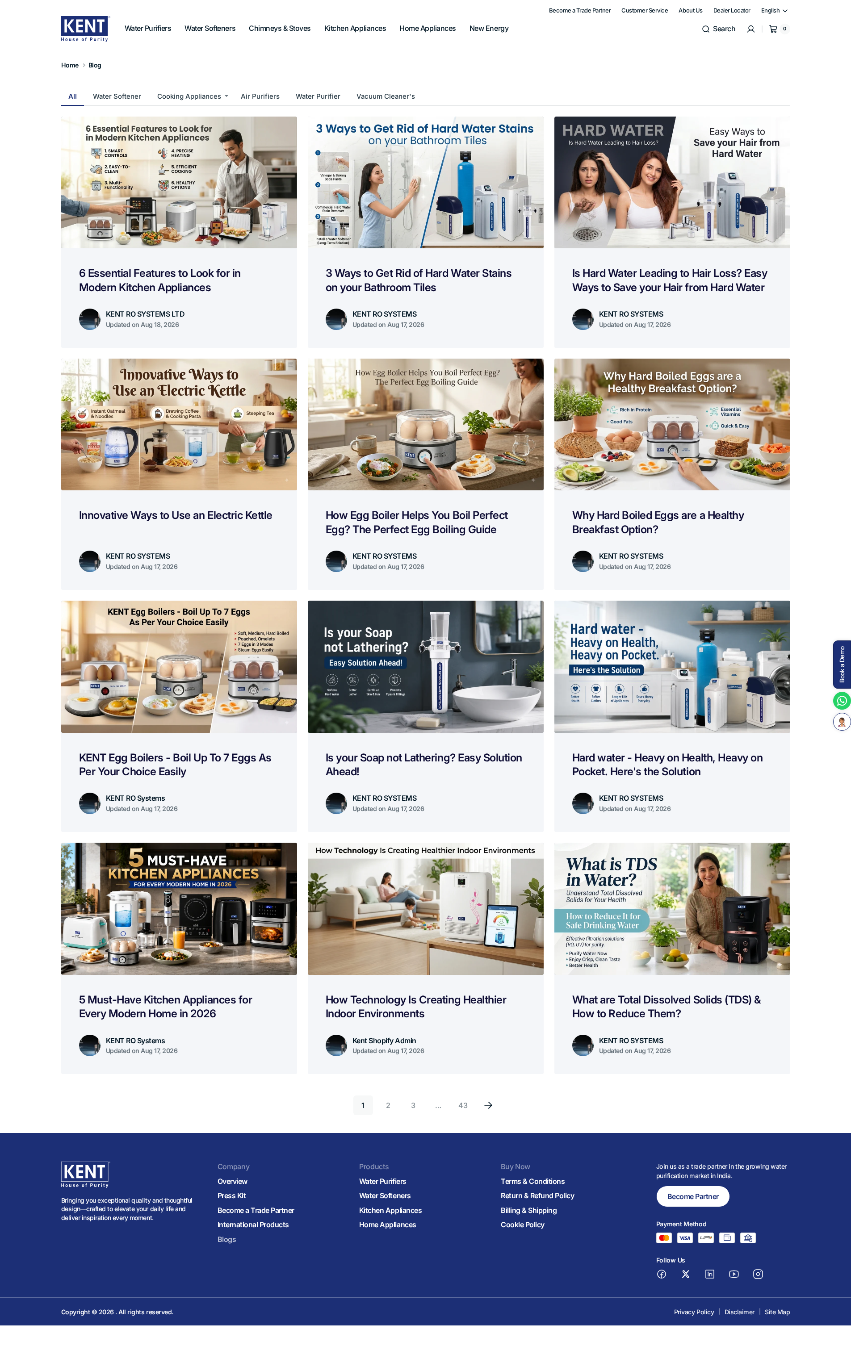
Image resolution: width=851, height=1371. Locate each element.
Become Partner (693, 1196)
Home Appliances (387, 1224)
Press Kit (232, 1195)
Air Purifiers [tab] (260, 96)
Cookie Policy (523, 1224)
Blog (94, 65)
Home (70, 65)
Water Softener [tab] (117, 96)
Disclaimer (740, 1312)
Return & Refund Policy (537, 1195)
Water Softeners (385, 1195)
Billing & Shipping (529, 1210)
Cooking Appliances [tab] (189, 96)
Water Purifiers (383, 1181)
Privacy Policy (694, 1312)
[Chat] (842, 722)
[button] (718, 29)
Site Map (777, 1312)
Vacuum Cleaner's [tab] (385, 96)
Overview (232, 1181)
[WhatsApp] (842, 701)
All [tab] (72, 96)
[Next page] (488, 1105)
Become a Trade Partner (256, 1210)
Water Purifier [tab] (318, 96)
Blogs (227, 1239)
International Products (253, 1224)
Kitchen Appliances (390, 1210)
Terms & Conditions (533, 1181)
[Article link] (179, 232)
